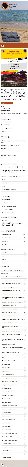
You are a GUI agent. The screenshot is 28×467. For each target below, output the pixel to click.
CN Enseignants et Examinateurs (9, 190)
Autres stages (13, 241)
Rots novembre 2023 (13, 389)
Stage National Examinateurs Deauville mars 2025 (13, 320)
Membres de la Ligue (6, 203)
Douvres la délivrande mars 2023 (13, 409)
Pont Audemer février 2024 (13, 375)
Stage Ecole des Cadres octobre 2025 (13, 313)
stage (9, 167)
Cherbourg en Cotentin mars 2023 (13, 406)
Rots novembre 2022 (13, 413)
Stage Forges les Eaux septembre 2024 (13, 353)
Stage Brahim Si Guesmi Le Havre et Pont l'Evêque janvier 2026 (13, 298)
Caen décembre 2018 (13, 451)
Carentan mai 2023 (13, 399)
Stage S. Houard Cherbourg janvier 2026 (13, 294)
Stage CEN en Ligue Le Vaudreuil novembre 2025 (13, 302)
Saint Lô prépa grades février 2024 (13, 382)
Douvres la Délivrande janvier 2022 (13, 433)
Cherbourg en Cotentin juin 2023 (13, 395)
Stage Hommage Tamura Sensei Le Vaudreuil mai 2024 (13, 357)
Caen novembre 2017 (13, 454)
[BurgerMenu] (25, 46)
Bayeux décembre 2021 (13, 437)
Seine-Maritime (13, 267)
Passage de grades (6, 196)
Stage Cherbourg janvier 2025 (13, 344)
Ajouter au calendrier (7, 103)
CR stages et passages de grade (9, 206)
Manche (13, 260)
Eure (13, 256)
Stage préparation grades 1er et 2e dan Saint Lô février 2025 (13, 340)
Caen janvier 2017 (13, 368)
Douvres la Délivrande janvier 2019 (13, 440)
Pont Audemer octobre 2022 (13, 420)
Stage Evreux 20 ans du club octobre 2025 (13, 309)
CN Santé (4, 186)
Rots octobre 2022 (13, 416)
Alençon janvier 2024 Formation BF (13, 385)
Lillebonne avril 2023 (13, 402)
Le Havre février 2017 (13, 458)
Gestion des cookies (14, 465)
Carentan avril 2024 (13, 364)
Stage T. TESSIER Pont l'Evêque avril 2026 (13, 284)
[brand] (2, 46)
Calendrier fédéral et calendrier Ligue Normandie (12, 224)
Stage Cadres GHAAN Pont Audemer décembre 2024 (13, 348)
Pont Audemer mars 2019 (13, 447)
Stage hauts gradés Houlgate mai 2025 (13, 316)
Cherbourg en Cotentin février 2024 (13, 378)
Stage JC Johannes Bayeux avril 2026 (13, 287)
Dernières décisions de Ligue (8, 213)
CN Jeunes (4, 183)
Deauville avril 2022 (13, 423)
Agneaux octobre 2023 (13, 392)
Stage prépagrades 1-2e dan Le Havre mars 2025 (13, 331)
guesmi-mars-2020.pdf (6, 156)
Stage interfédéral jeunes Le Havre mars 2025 (13, 323)
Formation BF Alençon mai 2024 (13, 361)
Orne (13, 263)
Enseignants (3, 167)
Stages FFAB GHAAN (13, 238)
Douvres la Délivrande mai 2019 (13, 444)
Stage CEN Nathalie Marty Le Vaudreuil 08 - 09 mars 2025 (13, 335)
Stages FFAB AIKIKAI (13, 235)
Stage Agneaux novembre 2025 (13, 306)
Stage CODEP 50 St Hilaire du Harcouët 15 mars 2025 (13, 327)
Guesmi (24, 167)
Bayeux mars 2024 (13, 371)
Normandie (14, 167)
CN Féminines (5, 180)
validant (20, 167)
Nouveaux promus (6, 200)
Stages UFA (13, 245)
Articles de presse (4, 273)
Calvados (13, 253)
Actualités (4, 193)
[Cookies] (3, 464)
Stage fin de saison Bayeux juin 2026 (13, 280)
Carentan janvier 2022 (13, 430)
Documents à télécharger (7, 210)
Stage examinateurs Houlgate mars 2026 (13, 291)
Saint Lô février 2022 (13, 426)
